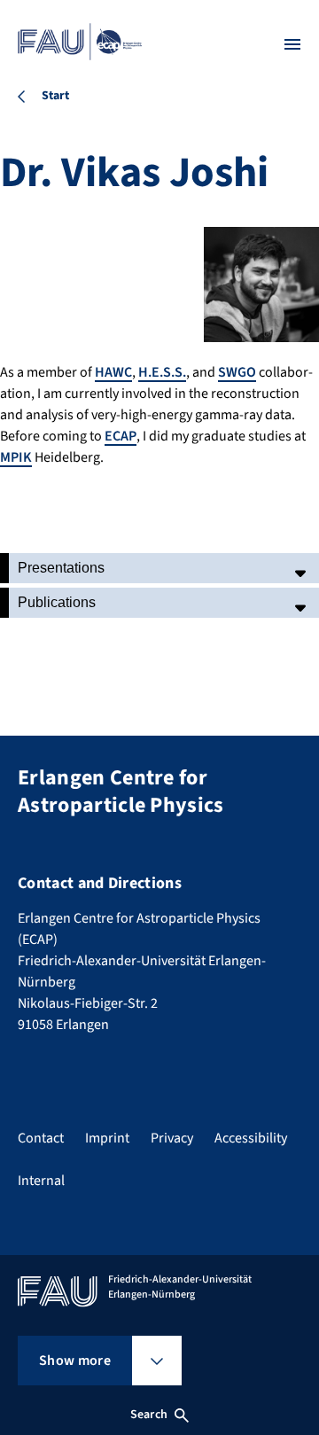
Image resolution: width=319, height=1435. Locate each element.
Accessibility (250, 1138)
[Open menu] (292, 44)
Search (148, 1414)
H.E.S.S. (162, 372)
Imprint (107, 1138)
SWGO (237, 372)
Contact (41, 1138)
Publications (57, 602)
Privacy (172, 1138)
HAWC (113, 372)
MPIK (16, 457)
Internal (41, 1180)
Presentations (61, 567)
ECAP (120, 436)
